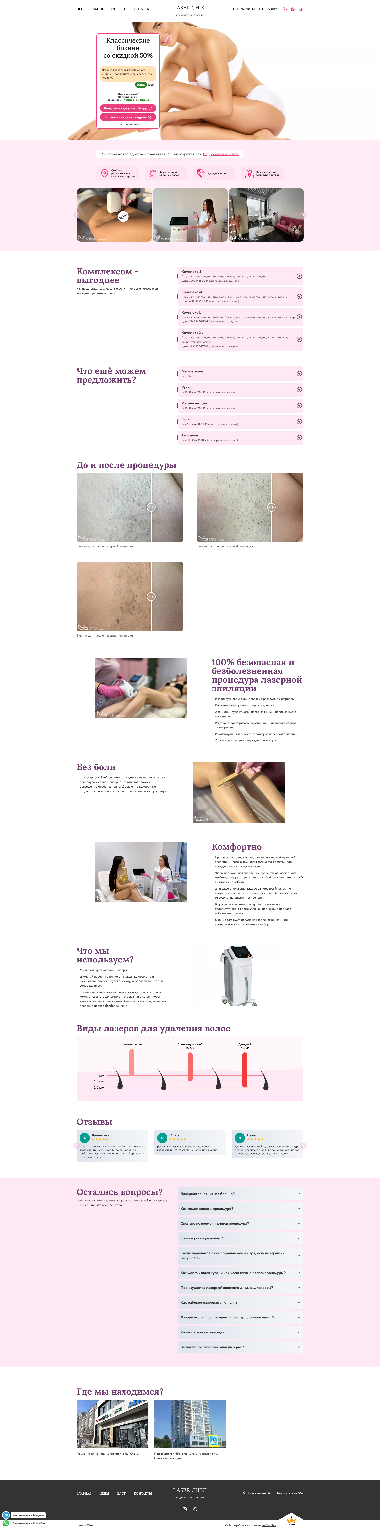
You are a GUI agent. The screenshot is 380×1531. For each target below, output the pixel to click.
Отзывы (118, 9)
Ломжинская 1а (259, 1493)
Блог (121, 1493)
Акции (98, 9)
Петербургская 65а (289, 1493)
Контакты (141, 9)
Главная (84, 1493)
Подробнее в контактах (221, 154)
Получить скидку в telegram (125, 117)
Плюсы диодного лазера (255, 9)
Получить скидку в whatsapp (125, 108)
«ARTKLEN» (269, 1525)
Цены (81, 9)
